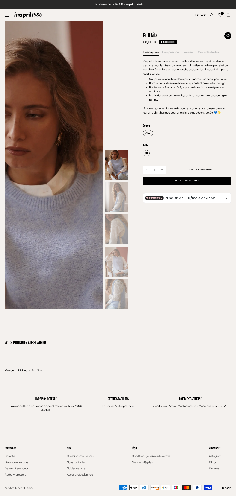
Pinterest (215, 468)
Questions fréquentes (80, 456)
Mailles (22, 370)
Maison (9, 370)
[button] (7, 15)
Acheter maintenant (187, 180)
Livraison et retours (16, 462)
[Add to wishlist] (227, 35)
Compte (10, 456)
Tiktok (213, 462)
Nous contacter (76, 462)
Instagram (215, 456)
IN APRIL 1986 (23, 488)
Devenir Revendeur (16, 468)
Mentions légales (142, 462)
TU (146, 153)
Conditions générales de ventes (151, 456)
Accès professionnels (80, 474)
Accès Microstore (15, 474)
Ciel (147, 133)
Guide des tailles (77, 468)
